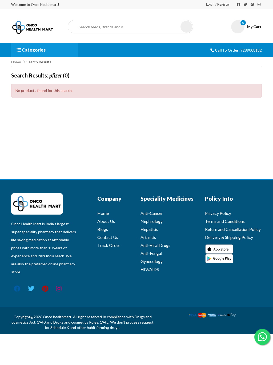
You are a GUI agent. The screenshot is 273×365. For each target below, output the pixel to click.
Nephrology (151, 221)
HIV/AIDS (149, 269)
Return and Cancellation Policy (233, 229)
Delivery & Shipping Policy (229, 237)
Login (210, 4)
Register (223, 4)
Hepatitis (149, 229)
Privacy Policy (218, 213)
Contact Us (107, 237)
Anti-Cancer (151, 213)
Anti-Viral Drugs (155, 245)
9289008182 (251, 50)
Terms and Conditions (225, 221)
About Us (106, 221)
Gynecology (151, 261)
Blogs (102, 229)
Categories (33, 50)
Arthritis (148, 237)
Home (16, 62)
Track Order (108, 245)
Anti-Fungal (151, 253)
